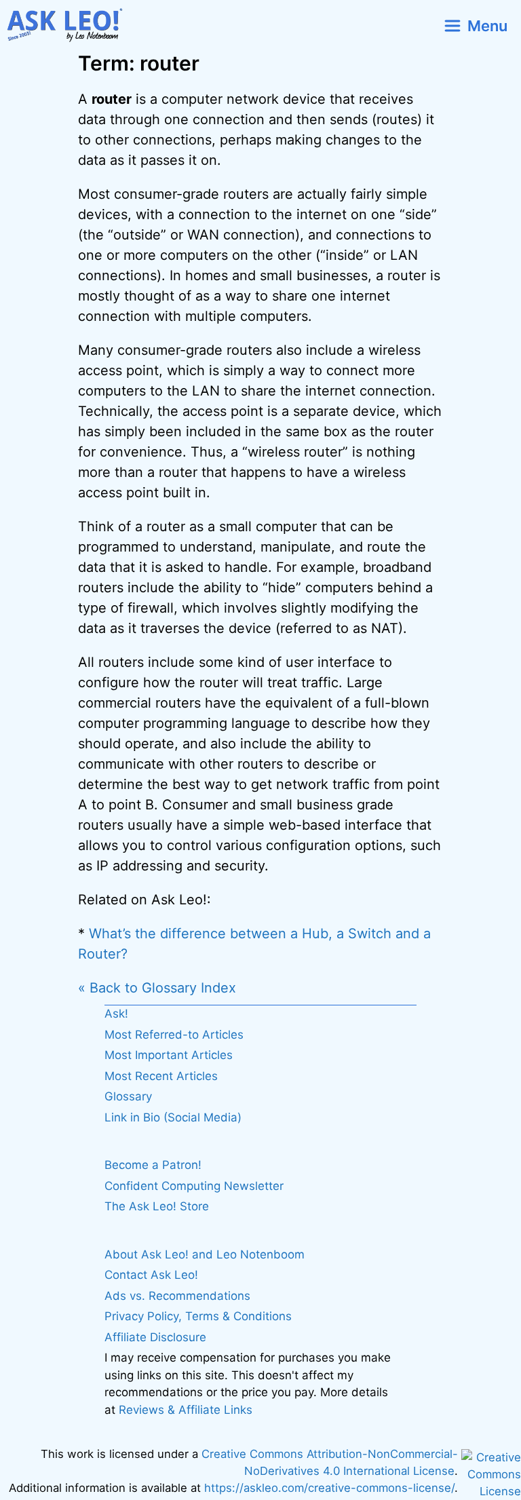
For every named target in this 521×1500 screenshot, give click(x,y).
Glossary (128, 1096)
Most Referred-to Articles (174, 1034)
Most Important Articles (168, 1055)
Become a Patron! (152, 1165)
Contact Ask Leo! (151, 1275)
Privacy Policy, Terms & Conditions (198, 1316)
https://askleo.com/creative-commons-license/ (329, 1488)
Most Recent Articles (161, 1076)
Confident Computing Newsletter (194, 1186)
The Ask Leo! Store (156, 1206)
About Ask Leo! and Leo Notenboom (204, 1254)
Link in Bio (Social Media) (173, 1117)
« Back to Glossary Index (157, 988)
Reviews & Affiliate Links (185, 1410)
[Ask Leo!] (70, 25)
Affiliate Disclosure (155, 1337)
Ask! (116, 1013)
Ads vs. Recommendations (177, 1296)
